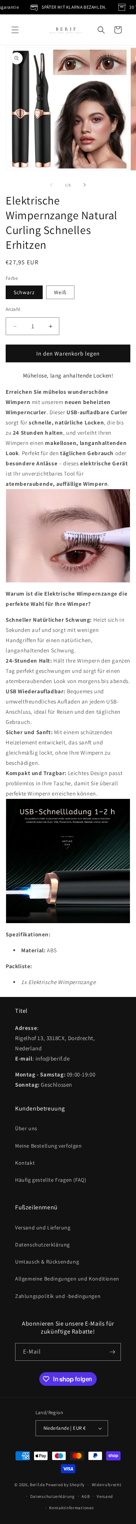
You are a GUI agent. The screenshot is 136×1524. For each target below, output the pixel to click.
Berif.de (37, 1484)
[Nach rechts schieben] (84, 184)
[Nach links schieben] (51, 184)
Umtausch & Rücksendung (47, 1261)
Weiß (60, 292)
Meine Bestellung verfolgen (48, 1145)
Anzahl (13, 309)
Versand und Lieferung (43, 1227)
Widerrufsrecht (107, 1484)
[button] (15, 30)
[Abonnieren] (112, 1352)
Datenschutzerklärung (42, 1244)
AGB (86, 1496)
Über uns (26, 1128)
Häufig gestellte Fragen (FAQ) (50, 1179)
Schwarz (24, 292)
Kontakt (25, 1162)
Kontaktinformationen (71, 1507)
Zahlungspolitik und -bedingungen (57, 1296)
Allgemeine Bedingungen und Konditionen (67, 1278)
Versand (105, 1496)
